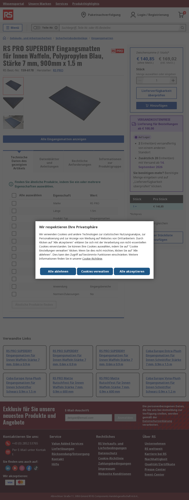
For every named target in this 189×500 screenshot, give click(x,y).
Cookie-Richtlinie (92, 258)
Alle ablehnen (58, 271)
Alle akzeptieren (132, 271)
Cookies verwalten (95, 271)
